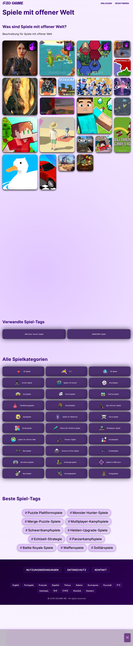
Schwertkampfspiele (42, 530)
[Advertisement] (66, 637)
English (15, 585)
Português (29, 585)
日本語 (65, 590)
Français (43, 585)
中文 (119, 585)
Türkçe (67, 585)
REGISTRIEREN (122, 3)
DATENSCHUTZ (76, 569)
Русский (107, 585)
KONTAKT (101, 569)
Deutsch (90, 591)
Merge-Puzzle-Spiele (42, 521)
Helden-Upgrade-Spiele (88, 530)
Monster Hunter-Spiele (89, 513)
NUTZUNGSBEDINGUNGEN (42, 569)
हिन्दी (55, 591)
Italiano (79, 585)
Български (93, 585)
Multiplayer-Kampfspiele (88, 521)
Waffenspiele (72, 548)
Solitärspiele (102, 548)
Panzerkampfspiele (85, 539)
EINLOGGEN (106, 3)
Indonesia (43, 591)
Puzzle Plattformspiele (43, 513)
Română (77, 591)
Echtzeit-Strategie (46, 539)
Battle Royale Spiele (36, 548)
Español (55, 585)
